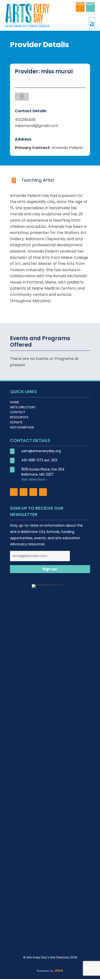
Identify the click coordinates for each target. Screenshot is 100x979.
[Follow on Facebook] (14, 492)
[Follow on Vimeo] (43, 492)
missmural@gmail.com (36, 125)
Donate (16, 422)
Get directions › (34, 479)
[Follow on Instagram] (23, 492)
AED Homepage (22, 427)
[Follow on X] (33, 492)
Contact (17, 412)
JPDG (58, 970)
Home (14, 402)
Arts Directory (22, 407)
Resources (19, 417)
